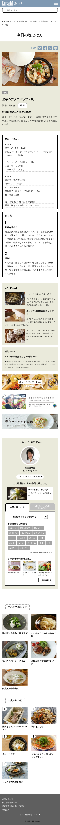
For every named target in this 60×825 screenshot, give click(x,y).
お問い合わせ (7, 799)
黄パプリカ (26, 533)
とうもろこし (39, 533)
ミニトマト (24, 548)
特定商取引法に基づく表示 (13, 806)
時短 (5, 93)
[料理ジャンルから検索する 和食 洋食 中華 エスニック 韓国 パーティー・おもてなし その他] (28, 517)
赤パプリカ (13, 533)
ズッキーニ (32, 543)
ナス (48, 543)
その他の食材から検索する (40, 552)
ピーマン (32, 538)
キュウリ (21, 538)
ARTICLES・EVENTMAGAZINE (42, 507)
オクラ (11, 543)
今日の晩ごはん (17, 507)
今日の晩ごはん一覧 (28, 21)
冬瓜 (41, 543)
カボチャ (12, 548)
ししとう (12, 528)
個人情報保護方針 (9, 802)
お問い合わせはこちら (29, 814)
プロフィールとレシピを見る (30, 476)
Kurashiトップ (8, 21)
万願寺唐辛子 (25, 528)
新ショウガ (38, 528)
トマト (11, 538)
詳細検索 (45, 580)
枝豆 (41, 538)
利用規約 (6, 809)
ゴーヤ (20, 543)
